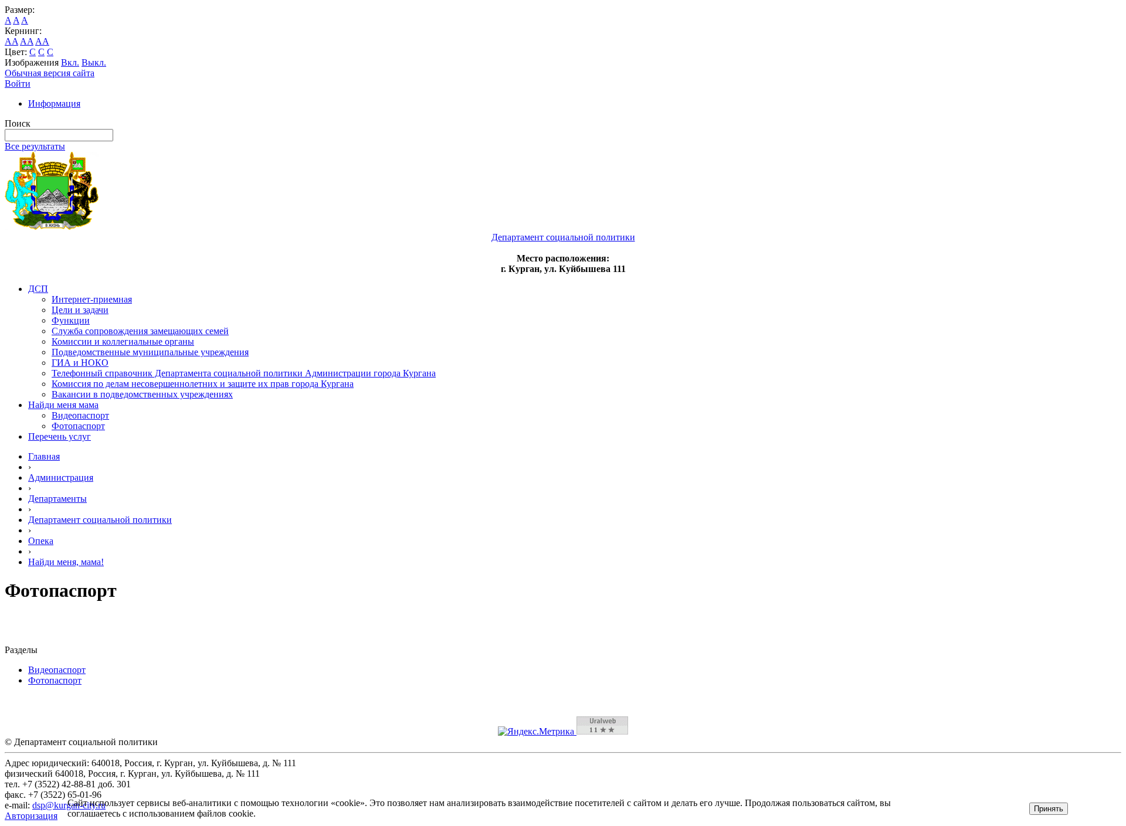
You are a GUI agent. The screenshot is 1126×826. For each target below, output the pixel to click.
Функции (71, 320)
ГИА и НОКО (80, 363)
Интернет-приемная (92, 299)
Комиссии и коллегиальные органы (123, 341)
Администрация (60, 477)
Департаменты (57, 499)
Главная (44, 456)
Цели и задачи (80, 310)
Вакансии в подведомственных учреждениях (142, 394)
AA (11, 41)
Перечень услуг (59, 436)
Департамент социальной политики (100, 520)
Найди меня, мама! (66, 562)
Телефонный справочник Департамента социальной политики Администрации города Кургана (244, 373)
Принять (1048, 808)
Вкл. (70, 62)
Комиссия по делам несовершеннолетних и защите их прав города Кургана (203, 384)
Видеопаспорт (80, 415)
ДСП (38, 289)
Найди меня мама (63, 405)
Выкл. (94, 62)
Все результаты (35, 146)
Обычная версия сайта (49, 73)
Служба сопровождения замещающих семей (140, 331)
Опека (40, 541)
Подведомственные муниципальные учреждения (150, 352)
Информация (54, 103)
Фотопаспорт (78, 426)
